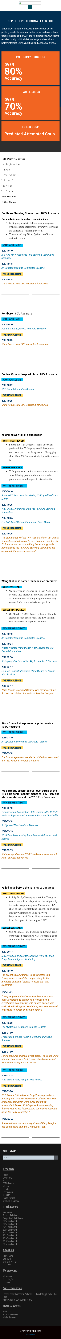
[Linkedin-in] (36, 1165)
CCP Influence (8, 1183)
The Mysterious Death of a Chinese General (23, 1027)
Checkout (6, 1282)
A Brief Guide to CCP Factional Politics (17, 1299)
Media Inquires (9, 1311)
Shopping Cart (8, 1279)
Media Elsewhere (9, 1317)
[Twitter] (25, 1165)
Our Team (7, 1258)
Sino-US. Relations (10, 1215)
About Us (8, 1250)
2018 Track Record (10, 1244)
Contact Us (7, 1264)
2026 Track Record (10, 1221)
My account (7, 1276)
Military (6, 1186)
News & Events (12, 1306)
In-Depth (6, 1194)
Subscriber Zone (12, 1288)
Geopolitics (7, 1177)
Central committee (10, 175)
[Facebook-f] (30, 1165)
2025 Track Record (10, 1224)
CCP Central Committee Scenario (18, 389)
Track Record (10, 1207)
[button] (30, 7)
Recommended (9, 1197)
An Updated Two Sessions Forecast (19, 825)
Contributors (8, 1192)
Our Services (8, 1255)
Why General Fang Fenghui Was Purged (21, 1079)
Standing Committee (11, 164)
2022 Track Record (10, 1232)
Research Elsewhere (10, 1314)
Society (6, 1189)
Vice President (7, 185)
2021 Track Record (10, 1235)
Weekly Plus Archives (11, 1200)
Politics (5, 1174)
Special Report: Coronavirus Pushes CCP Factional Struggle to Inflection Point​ (30, 1295)
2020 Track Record (10, 1238)
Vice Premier (7, 191)
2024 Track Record (10, 1226)
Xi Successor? (7, 180)
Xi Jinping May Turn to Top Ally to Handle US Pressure (29, 661)
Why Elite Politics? (9, 1261)
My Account (10, 1270)
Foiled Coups (8, 202)
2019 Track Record (10, 1241)
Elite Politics (7, 1212)
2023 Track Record (10, 1229)
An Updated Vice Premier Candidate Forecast (24, 741)
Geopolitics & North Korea (13, 1218)
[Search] (56, 1158)
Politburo (5, 169)
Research (8, 1169)
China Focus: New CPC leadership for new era (24, 283)
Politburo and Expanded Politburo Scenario (23, 328)
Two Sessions (8, 196)
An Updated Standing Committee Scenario (23, 267)
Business (6, 1180)
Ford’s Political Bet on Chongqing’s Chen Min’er (25, 522)
